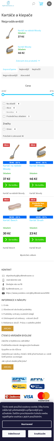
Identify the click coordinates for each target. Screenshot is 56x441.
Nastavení (26, 424)
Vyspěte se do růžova (11, 349)
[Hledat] (34, 4)
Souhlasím (40, 433)
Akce (10, 107)
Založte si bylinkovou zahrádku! (15, 341)
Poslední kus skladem (18, 116)
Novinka (12, 112)
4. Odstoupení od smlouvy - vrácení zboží (19, 318)
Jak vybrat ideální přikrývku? (14, 361)
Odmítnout (14, 433)
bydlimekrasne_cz (14, 288)
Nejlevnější (24, 69)
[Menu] (49, 4)
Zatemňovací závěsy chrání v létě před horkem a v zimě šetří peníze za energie (26, 355)
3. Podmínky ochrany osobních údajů (17, 314)
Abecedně (25, 75)
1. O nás (5, 305)
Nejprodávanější (10, 75)
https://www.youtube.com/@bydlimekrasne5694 (27, 293)
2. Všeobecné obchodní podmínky (16, 309)
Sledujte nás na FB (14, 284)
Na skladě (13, 103)
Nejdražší (36, 69)
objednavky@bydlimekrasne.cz (20, 275)
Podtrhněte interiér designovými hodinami (20, 345)
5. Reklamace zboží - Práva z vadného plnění (21, 322)
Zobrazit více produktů (26, 60)
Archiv (7, 328)
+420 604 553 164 (13, 280)
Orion (11, 129)
